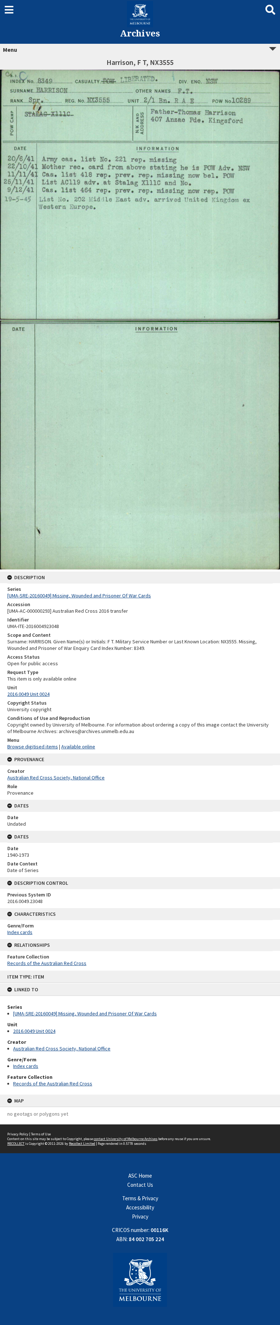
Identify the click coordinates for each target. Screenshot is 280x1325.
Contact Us (140, 1184)
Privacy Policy (17, 1134)
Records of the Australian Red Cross (52, 1083)
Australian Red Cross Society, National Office (61, 1048)
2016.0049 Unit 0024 (34, 1031)
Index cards (25, 1066)
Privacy (140, 1216)
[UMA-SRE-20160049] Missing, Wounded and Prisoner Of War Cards (85, 1013)
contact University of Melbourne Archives (126, 1138)
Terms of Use (41, 1134)
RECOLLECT (15, 1143)
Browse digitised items (32, 746)
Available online (78, 746)
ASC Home (140, 1175)
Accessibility (140, 1207)
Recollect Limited (82, 1143)
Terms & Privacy (140, 1198)
